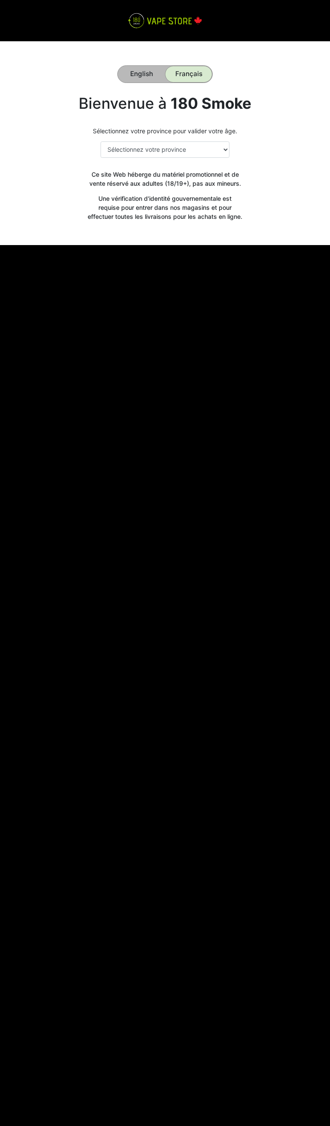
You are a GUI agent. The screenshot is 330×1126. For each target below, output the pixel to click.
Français (188, 74)
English (141, 74)
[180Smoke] (165, 20)
